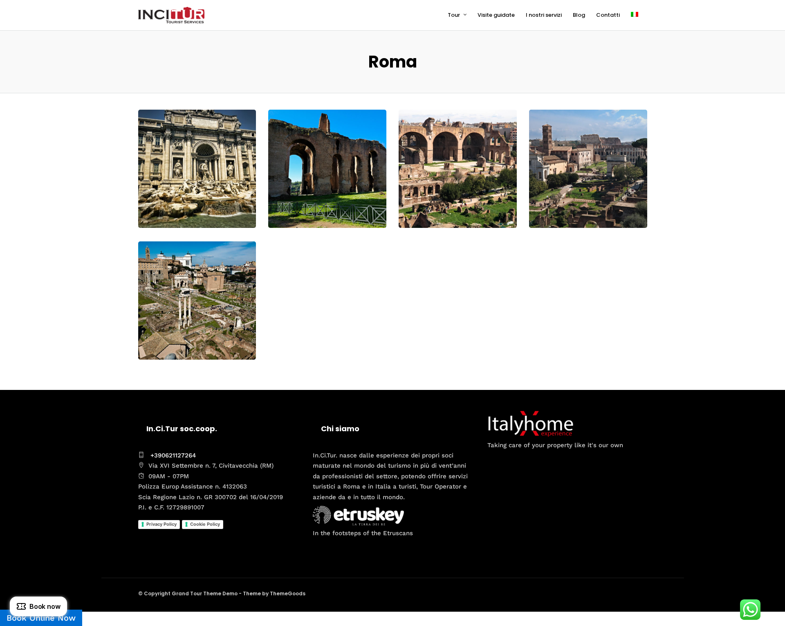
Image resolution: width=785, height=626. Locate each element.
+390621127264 (173, 455)
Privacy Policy (161, 524)
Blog (579, 15)
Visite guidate (496, 15)
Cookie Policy (205, 524)
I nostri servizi (544, 15)
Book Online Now (41, 618)
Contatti (608, 15)
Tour (454, 15)
